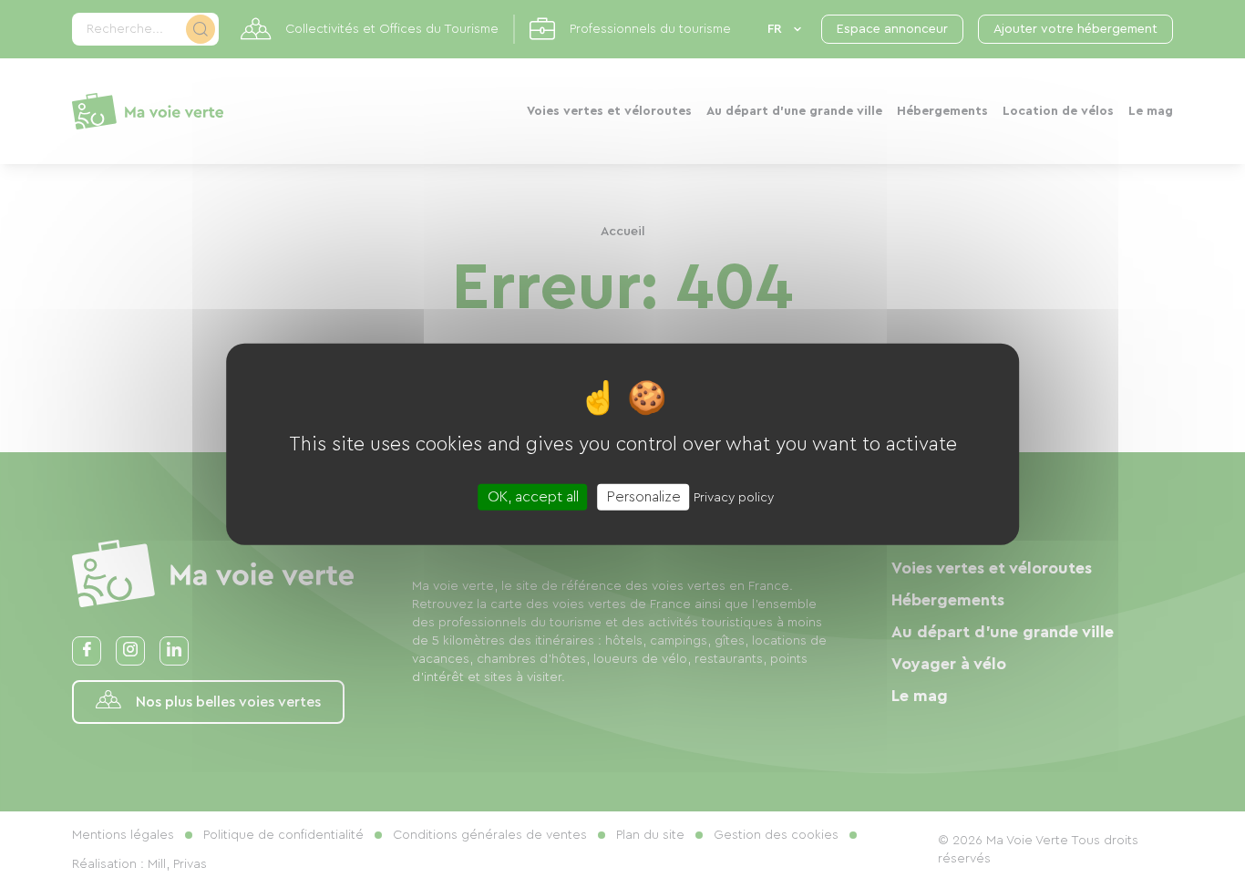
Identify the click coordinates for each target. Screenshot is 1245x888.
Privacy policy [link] (734, 496)
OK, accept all (533, 496)
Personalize (644, 496)
